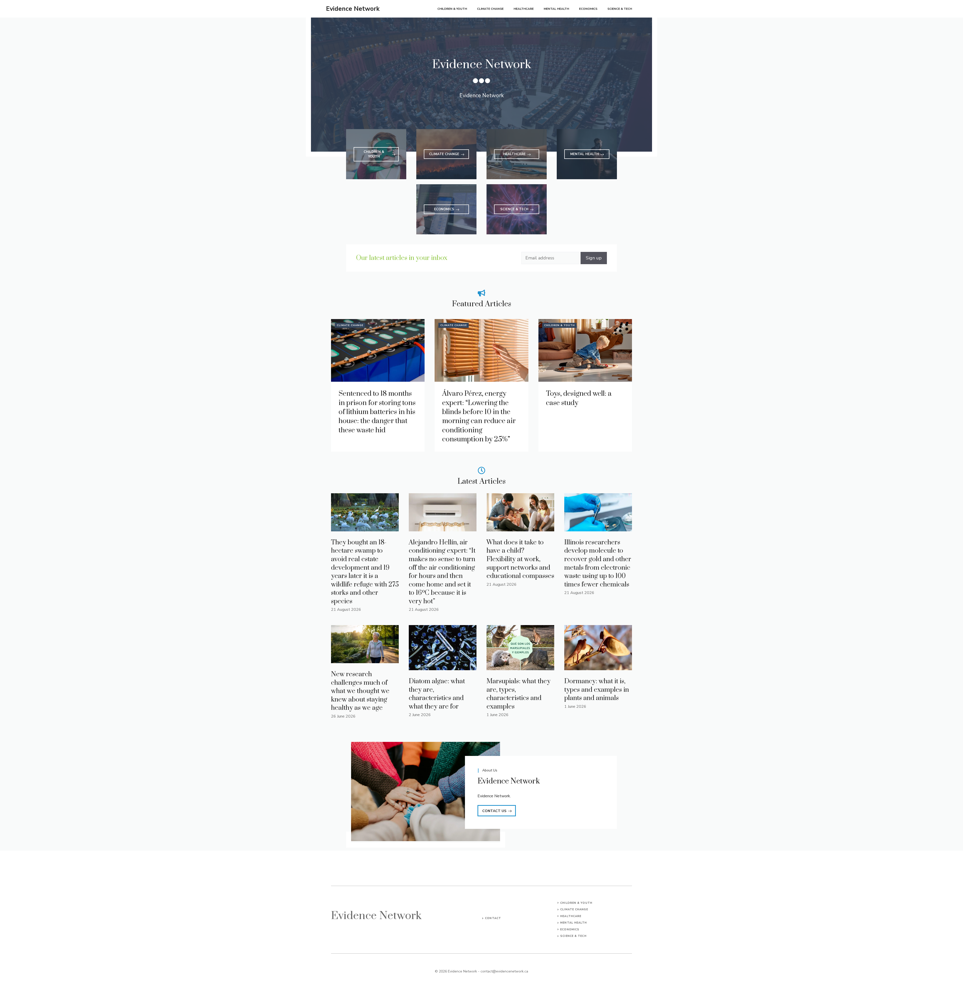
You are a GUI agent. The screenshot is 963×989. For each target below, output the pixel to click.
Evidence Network (353, 9)
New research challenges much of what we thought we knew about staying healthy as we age (360, 691)
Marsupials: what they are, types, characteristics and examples (518, 694)
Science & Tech (619, 9)
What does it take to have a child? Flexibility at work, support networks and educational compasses (520, 559)
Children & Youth (452, 9)
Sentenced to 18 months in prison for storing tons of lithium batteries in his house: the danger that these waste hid (377, 412)
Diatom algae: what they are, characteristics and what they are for (437, 694)
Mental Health (556, 9)
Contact (493, 918)
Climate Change (490, 9)
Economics (588, 9)
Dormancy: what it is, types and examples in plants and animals (596, 689)
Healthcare (524, 9)
